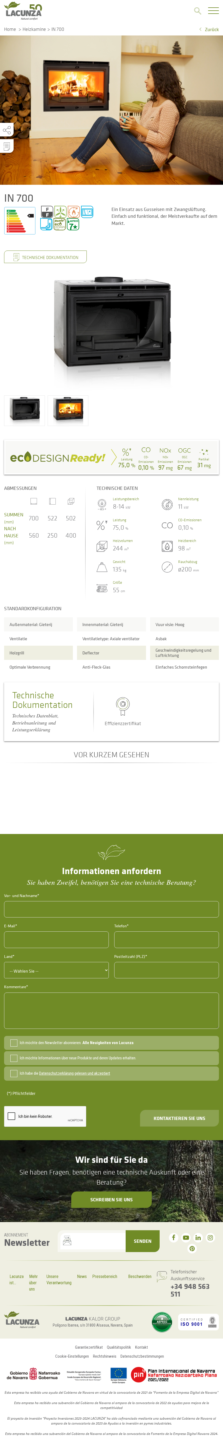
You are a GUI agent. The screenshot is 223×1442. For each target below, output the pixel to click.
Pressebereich (104, 1276)
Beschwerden (139, 1276)
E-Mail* (10, 926)
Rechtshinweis (104, 1356)
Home (10, 29)
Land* (9, 956)
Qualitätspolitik (119, 1347)
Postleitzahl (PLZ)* (130, 956)
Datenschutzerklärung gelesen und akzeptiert (74, 1073)
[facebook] (173, 1238)
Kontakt (141, 1347)
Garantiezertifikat (89, 1347)
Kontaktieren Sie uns (179, 1118)
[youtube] (186, 1238)
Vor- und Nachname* (21, 895)
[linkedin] (198, 1238)
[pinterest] (192, 1248)
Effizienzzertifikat (123, 723)
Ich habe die (65, 1073)
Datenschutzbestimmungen (142, 1356)
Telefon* (121, 926)
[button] (24, 410)
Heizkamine (34, 29)
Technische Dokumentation (49, 257)
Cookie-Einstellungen (72, 1356)
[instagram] (210, 1238)
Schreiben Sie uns (111, 1199)
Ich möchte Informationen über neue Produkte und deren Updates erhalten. (78, 1058)
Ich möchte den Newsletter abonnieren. (77, 1042)
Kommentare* (16, 987)
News (82, 1276)
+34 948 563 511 (190, 1290)
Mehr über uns (33, 1282)
